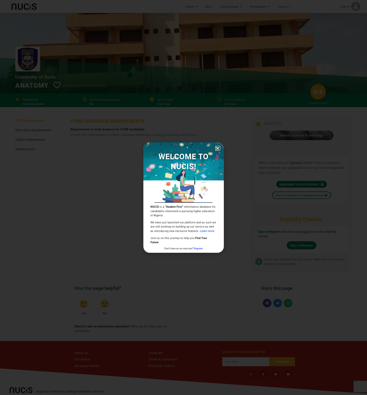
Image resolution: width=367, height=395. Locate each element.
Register (198, 248)
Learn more (207, 231)
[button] (217, 148)
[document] (183, 197)
